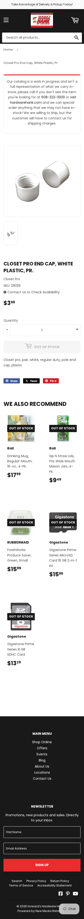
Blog (42, 760)
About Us (42, 766)
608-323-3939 (53, 97)
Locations (42, 772)
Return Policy (59, 881)
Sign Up (42, 865)
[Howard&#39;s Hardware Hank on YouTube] (75, 894)
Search (17, 881)
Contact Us (42, 778)
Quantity (11, 320)
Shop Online (42, 742)
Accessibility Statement (54, 885)
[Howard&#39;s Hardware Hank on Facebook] (61, 894)
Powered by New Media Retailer (40, 911)
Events (42, 754)
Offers (42, 748)
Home (8, 49)
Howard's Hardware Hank (46, 906)
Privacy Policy (36, 881)
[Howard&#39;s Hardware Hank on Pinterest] (68, 894)
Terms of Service (21, 885)
